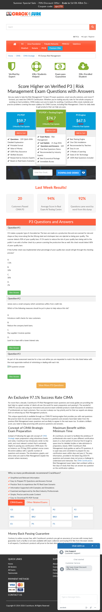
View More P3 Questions (51, 385)
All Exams (11, 570)
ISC (22, 44)
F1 (54, 524)
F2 (75, 510)
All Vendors (12, 567)
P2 (54, 510)
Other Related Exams (37, 502)
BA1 (12, 517)
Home (10, 56)
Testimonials (12, 573)
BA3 (55, 517)
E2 (33, 510)
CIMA (18, 56)
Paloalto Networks (51, 44)
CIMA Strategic (29, 56)
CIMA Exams (16, 502)
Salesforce (77, 44)
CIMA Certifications (84, 461)
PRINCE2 (65, 44)
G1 (11, 510)
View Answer (14, 293)
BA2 (33, 517)
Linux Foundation (34, 44)
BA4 (76, 517)
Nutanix (35, 48)
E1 (11, 524)
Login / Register (89, 37)
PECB (44, 48)
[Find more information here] (78, 576)
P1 (33, 524)
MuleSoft (24, 48)
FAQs (77, 37)
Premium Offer (55, 48)
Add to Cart (21, 133)
